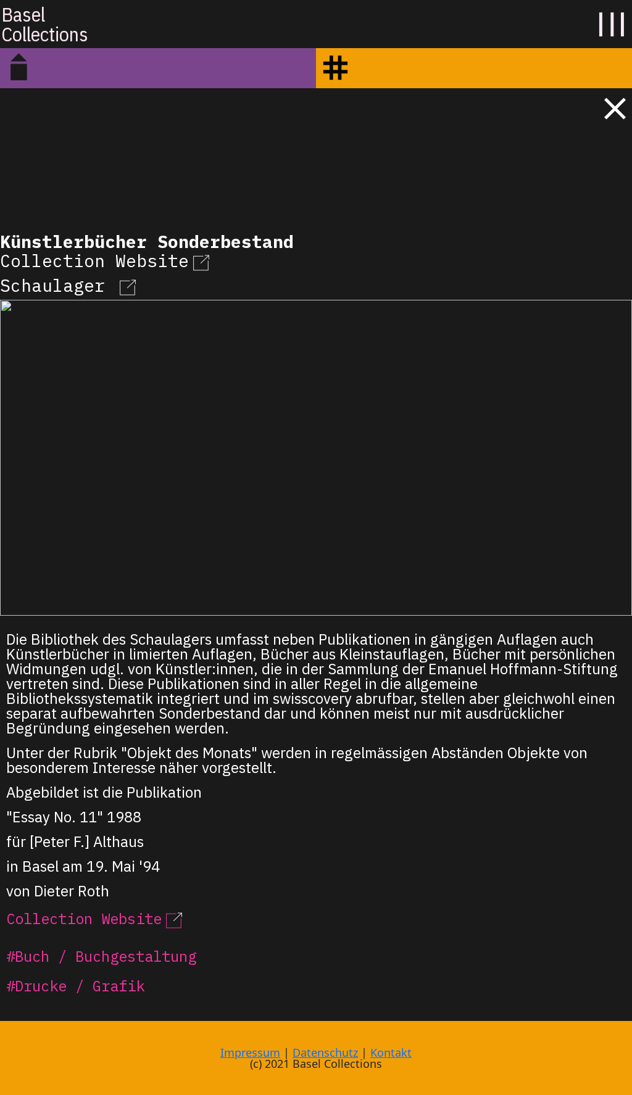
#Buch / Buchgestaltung (101, 956)
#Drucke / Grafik (75, 986)
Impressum (250, 1052)
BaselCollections (44, 24)
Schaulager (57, 285)
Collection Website (94, 260)
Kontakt (391, 1052)
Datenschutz (325, 1052)
